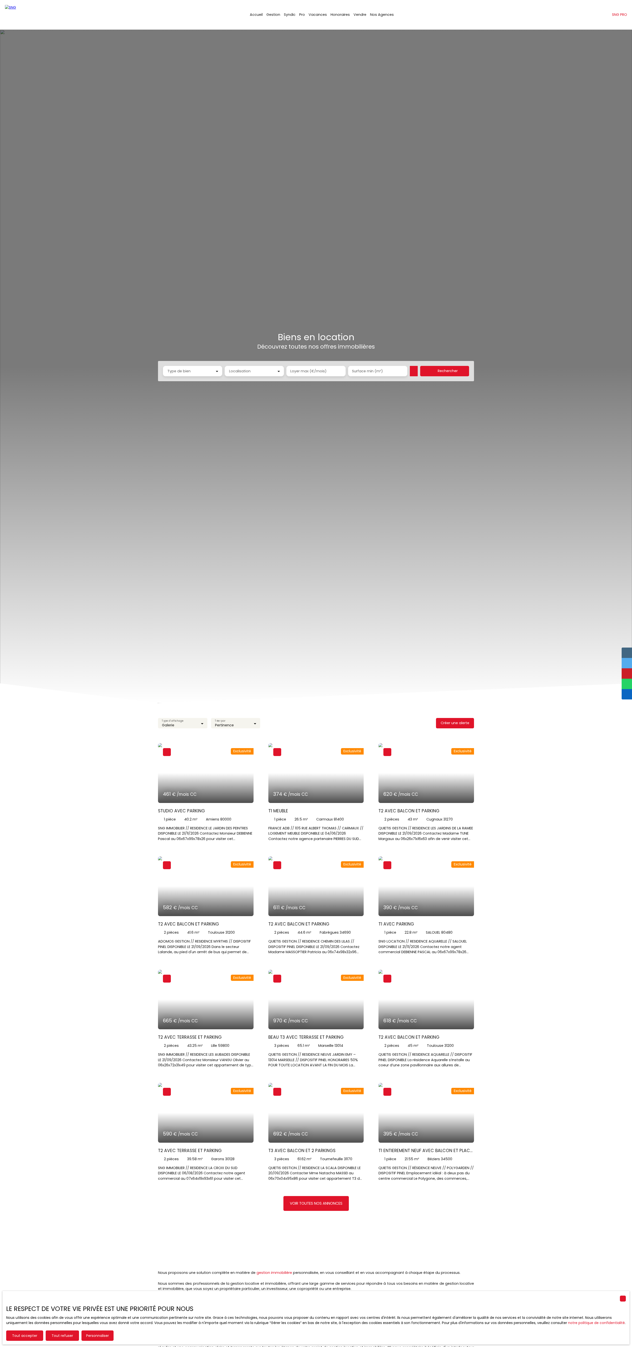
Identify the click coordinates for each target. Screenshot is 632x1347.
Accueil (256, 14)
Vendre (360, 14)
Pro (302, 14)
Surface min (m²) (367, 371)
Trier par (220, 721)
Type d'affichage (172, 721)
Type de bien (179, 371)
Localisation (240, 371)
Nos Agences (382, 14)
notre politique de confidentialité (596, 1322)
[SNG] (29, 15)
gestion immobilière (274, 1272)
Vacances (318, 14)
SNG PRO (619, 14)
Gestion (273, 14)
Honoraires (340, 14)
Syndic (290, 14)
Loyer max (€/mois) (308, 371)
